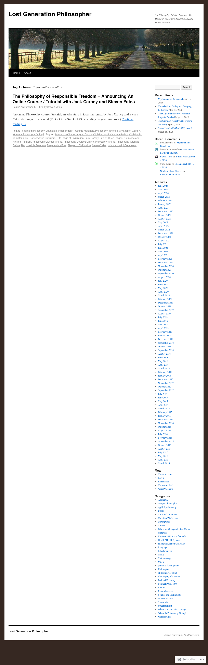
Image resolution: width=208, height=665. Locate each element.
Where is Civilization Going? (124, 130)
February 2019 (165, 331)
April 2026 (163, 193)
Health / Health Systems (169, 539)
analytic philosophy (167, 503)
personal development (168, 565)
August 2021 (164, 240)
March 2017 (164, 408)
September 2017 (166, 390)
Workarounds (164, 616)
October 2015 (164, 445)
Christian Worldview (168, 518)
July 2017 (163, 393)
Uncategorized (165, 605)
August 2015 (164, 448)
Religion (162, 587)
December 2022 (165, 211)
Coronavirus (164, 521)
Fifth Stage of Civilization (70, 138)
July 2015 (163, 452)
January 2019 (164, 335)
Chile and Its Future (167, 514)
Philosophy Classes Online (47, 141)
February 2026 (165, 200)
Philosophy (101, 130)
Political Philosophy (167, 583)
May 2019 (163, 324)
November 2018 (166, 342)
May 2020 (163, 287)
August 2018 (164, 353)
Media (161, 554)
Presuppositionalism (170, 174)
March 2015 (164, 463)
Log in (161, 477)
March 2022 (164, 229)
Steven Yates (54, 107)
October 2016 (164, 426)
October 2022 (164, 214)
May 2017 (163, 401)
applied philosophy (34, 130)
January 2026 (164, 204)
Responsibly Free (56, 145)
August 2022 (164, 218)
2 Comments (129, 145)
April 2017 (163, 404)
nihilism (27, 141)
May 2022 (163, 222)
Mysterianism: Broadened (170, 98)
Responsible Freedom (33, 145)
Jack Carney (92, 138)
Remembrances (165, 591)
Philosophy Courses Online (79, 141)
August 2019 (164, 313)
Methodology (164, 558)
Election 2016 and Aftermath (172, 536)
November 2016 (166, 423)
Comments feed (165, 485)
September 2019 (166, 309)
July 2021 (163, 244)
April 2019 (163, 328)
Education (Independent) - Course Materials (70, 130)
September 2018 (166, 350)
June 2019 (163, 320)
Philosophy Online (105, 141)
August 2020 (164, 277)
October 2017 (164, 386)
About (27, 73)
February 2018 (165, 371)
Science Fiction (165, 598)
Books (161, 510)
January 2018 (164, 375)
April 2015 (163, 459)
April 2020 (163, 291)
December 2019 (165, 302)
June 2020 (163, 284)
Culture (161, 525)
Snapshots (163, 602)
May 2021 (163, 251)
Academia (163, 499)
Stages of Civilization (79, 145)
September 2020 (166, 273)
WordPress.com (165, 488)
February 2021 (165, 258)
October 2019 (164, 306)
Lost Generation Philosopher (50, 13)
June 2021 (163, 247)
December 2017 (165, 379)
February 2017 (165, 412)
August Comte (84, 134)
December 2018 (165, 339)
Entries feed (163, 481)
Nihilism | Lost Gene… (171, 170)
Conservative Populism (42, 138)
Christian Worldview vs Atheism (110, 134)
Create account (165, 474)
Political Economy (167, 580)
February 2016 (165, 437)
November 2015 (166, 441)
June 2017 (163, 397)
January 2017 (164, 415)
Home (16, 73)
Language (162, 547)
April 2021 (163, 255)
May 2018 (163, 361)
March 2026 (164, 196)
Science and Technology (169, 594)
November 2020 (166, 266)
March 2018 (164, 368)
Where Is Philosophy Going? (28, 134)
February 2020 (165, 298)
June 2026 (163, 185)
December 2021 (165, 233)
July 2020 (163, 280)
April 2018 (163, 364)
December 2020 (165, 262)
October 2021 (164, 236)
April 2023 (163, 207)
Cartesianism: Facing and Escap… (177, 151)
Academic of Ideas (65, 134)
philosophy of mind (167, 572)
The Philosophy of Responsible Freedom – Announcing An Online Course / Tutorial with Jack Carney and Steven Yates (74, 98)
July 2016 (163, 434)
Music (161, 561)
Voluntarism (114, 145)
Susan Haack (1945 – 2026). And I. (175, 128)
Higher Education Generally (171, 543)
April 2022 (163, 225)
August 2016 (164, 430)
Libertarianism (165, 550)
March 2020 (164, 295)
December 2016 (165, 419)
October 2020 (164, 269)
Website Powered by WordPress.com (181, 634)
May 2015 (163, 455)
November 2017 (166, 382)
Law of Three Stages (111, 138)
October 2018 (164, 346)
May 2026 (163, 189)
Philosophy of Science (169, 576)
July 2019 (163, 317)
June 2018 (163, 357)
